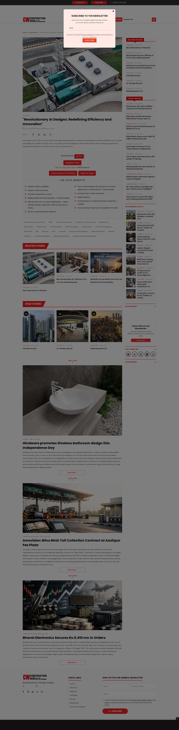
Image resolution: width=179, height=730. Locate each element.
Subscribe (89, 40)
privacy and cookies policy (88, 34)
